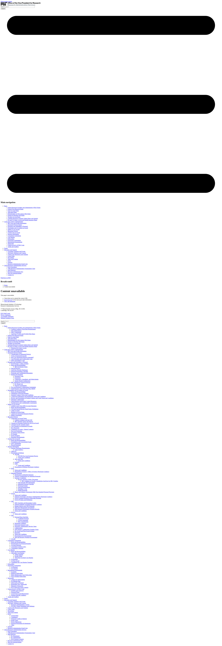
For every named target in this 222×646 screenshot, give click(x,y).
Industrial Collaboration (17, 399)
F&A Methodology (16, 331)
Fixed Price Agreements (14, 240)
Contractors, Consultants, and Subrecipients (26, 379)
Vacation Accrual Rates (14, 217)
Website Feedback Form (7, 318)
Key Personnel (15, 428)
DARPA (17, 462)
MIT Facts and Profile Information (17, 223)
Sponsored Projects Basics (15, 225)
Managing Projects (13, 231)
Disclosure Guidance (20, 523)
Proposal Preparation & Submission (21, 623)
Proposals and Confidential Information (22, 373)
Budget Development (17, 374)
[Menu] (111, 198)
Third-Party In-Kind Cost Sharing (24, 557)
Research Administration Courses (20, 604)
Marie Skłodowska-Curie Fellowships (21, 575)
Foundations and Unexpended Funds (21, 442)
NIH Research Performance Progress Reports (27, 509)
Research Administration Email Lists (18, 264)
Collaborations (19, 528)
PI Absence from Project (17, 432)
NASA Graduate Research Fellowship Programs (28, 498)
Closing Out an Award (14, 232)
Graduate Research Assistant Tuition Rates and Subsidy (23, 218)
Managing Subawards (17, 586)
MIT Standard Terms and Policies (24, 421)
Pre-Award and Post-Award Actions (24, 531)
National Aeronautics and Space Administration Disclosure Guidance (33, 496)
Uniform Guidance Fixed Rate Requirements (23, 329)
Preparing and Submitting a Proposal (18, 226)
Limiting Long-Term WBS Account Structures (24, 406)
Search (2, 6)
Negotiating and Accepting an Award (18, 228)
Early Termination (16, 443)
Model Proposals (22, 490)
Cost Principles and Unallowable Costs (21, 359)
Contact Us (11, 275)
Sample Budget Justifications (22, 381)
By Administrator (16, 637)
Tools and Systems (13, 259)
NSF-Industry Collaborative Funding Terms (27, 529)
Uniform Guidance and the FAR (23, 420)
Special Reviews (15, 368)
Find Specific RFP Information (26, 482)
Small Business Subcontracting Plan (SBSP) (23, 388)
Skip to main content (6, 1)
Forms (6, 248)
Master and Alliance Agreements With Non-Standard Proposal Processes (34, 492)
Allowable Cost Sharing (17, 553)
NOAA (13, 512)
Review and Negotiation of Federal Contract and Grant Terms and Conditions (32, 398)
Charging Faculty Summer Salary (20, 424)
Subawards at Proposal (17, 582)
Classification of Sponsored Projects (21, 354)
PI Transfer (14, 434)
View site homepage (9, 301)
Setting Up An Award (14, 229)
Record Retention (16, 445)
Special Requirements (24, 487)
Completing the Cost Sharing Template (21, 562)
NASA (13, 493)
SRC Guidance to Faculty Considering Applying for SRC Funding (40, 481)
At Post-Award (15, 561)
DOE (12, 468)
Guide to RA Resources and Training (18, 254)
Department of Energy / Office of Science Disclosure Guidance (32, 471)
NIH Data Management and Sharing (24, 507)
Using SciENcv (19, 449)
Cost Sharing (11, 237)
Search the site (8, 300)
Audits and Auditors (13, 246)
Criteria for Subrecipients (18, 579)
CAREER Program (23, 518)
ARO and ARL (19, 459)
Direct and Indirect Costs (18, 360)
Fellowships (11, 239)
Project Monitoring (16, 622)
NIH (12, 501)
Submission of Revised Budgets (20, 393)
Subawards (11, 243)
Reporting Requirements (17, 437)
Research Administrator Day (15, 271)
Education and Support (10, 250)
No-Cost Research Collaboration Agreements (23, 387)
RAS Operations (12, 267)
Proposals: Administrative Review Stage (26, 526)
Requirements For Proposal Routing (21, 543)
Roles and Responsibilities (18, 365)
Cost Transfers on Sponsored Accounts (21, 426)
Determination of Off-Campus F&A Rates (19, 214)
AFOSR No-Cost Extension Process (28, 456)
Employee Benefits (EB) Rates (16, 215)
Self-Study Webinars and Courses (17, 253)
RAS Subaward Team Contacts (19, 587)
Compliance (14, 617)
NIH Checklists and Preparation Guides (25, 503)
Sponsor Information (13, 234)
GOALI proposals (23, 520)
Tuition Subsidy (19, 554)
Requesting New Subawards (19, 584)
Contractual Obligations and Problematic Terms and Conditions (28, 396)
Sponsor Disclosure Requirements (20, 448)
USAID (13, 539)
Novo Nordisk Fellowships (18, 576)
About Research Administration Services (15, 265)
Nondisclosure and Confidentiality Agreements (24, 403)
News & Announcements (14, 273)
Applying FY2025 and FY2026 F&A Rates (23, 334)
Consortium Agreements (14, 235)
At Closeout (14, 568)
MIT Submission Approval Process (20, 382)
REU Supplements (23, 521)
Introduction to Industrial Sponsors (24, 475)
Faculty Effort (18, 556)
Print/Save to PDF (6, 278)
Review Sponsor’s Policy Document (28, 479)
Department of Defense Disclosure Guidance (27, 467)
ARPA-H (13, 451)
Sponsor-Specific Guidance (18, 595)
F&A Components (16, 332)
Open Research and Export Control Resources (23, 401)
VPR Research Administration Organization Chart (21, 268)
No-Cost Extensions (16, 431)
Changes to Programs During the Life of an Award (25, 423)
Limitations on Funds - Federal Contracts (22, 429)
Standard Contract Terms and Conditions (22, 395)
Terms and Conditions (24, 457)
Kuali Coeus (14, 620)
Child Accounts (15, 410)
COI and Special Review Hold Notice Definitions (24, 409)
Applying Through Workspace (19, 370)
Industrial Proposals (16, 473)
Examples (13, 572)
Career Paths (11, 256)
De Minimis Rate (15, 581)
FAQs (9, 261)
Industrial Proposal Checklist (26, 484)
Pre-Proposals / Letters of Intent (19, 363)
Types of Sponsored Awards (19, 356)
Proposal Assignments (21, 385)
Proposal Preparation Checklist (19, 371)
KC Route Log (19, 384)
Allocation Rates (12, 212)
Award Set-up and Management (20, 593)
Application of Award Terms (19, 418)
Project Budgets (15, 435)
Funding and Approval (17, 590)
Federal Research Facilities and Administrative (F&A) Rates (24, 207)
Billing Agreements (16, 415)
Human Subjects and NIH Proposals (24, 506)
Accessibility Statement (7, 316)
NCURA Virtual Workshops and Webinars (22, 606)
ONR (16, 464)
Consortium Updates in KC (18, 546)
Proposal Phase (15, 592)
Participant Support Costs (21, 525)
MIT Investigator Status (21, 367)
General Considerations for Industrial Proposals (27, 476)
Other (12, 625)
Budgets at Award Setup (17, 412)
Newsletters (11, 257)
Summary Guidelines (20, 478)
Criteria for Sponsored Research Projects (22, 413)
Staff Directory (12, 270)
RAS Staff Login (5, 313)
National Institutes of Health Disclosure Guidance (28, 504)
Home (6, 285)
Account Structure (16, 545)
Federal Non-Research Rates (15, 209)
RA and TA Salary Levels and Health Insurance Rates (22, 220)
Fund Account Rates (13, 210)
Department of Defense (17, 453)
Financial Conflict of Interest (19, 618)
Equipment (18, 377)
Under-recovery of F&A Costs (16, 245)
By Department (15, 636)
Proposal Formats (23, 485)
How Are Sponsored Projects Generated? (22, 357)
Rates (5, 206)
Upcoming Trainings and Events (16, 251)
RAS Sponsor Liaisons (17, 639)
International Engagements (15, 242)
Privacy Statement (6, 315)
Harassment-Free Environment (23, 536)
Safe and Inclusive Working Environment (26, 537)
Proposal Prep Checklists (21, 517)
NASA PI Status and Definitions (23, 500)
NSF (12, 515)
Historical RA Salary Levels (18, 348)
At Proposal (14, 559)
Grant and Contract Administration (13, 221)
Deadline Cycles (22, 489)
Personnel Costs (19, 376)
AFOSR (17, 454)
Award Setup (14, 615)
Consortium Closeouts (17, 548)
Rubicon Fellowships (17, 573)
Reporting (17, 532)
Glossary (10, 262)
